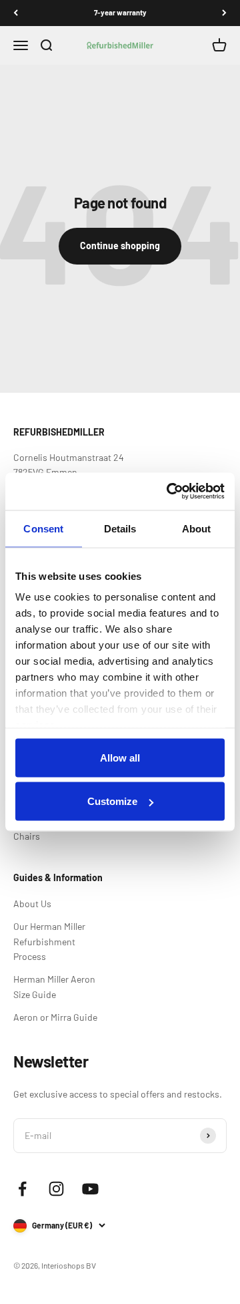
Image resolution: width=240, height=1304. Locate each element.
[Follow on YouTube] (90, 1189)
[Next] (224, 13)
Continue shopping (120, 245)
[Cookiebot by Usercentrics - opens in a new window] (169, 491)
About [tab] (196, 528)
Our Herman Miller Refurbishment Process (49, 941)
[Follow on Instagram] (56, 1189)
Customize (112, 801)
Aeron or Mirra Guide (55, 1017)
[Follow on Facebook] (22, 1189)
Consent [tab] (43, 528)
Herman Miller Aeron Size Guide (54, 986)
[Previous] (15, 13)
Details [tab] (120, 528)
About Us (32, 903)
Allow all (120, 757)
